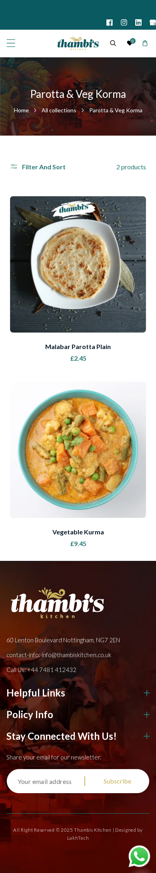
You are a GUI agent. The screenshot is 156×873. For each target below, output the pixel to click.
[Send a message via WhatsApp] (139, 856)
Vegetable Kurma (78, 532)
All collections (59, 110)
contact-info (58, 654)
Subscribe (117, 781)
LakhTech (78, 838)
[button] (11, 43)
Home (21, 110)
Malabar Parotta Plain (78, 346)
